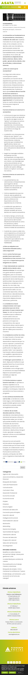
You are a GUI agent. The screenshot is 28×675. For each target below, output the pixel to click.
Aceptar (5, 672)
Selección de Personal (10, 543)
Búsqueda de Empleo (8, 29)
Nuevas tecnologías (9, 529)
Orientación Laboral (9, 534)
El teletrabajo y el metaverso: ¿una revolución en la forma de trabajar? (14, 576)
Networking (6, 526)
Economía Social (8, 498)
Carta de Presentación (10, 485)
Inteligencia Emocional (10, 518)
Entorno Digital (7, 507)
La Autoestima (7, 23)
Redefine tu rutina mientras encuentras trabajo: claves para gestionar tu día (13, 554)
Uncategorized (7, 546)
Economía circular (9, 496)
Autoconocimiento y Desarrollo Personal (14, 27)
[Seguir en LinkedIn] (17, 662)
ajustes (22, 669)
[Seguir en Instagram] (14, 662)
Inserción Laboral (8, 515)
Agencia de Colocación (10, 474)
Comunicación (8, 487)
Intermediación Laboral (10, 521)
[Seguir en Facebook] (8, 662)
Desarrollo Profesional (10, 493)
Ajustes (20, 672)
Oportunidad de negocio (11, 532)
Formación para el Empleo (11, 512)
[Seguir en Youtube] (20, 662)
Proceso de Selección (10, 537)
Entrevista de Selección (10, 510)
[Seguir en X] (11, 662)
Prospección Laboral (9, 540)
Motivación (6, 523)
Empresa (6, 504)
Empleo (5, 501)
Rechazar (12, 672)
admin (7, 25)
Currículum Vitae (8, 490)
